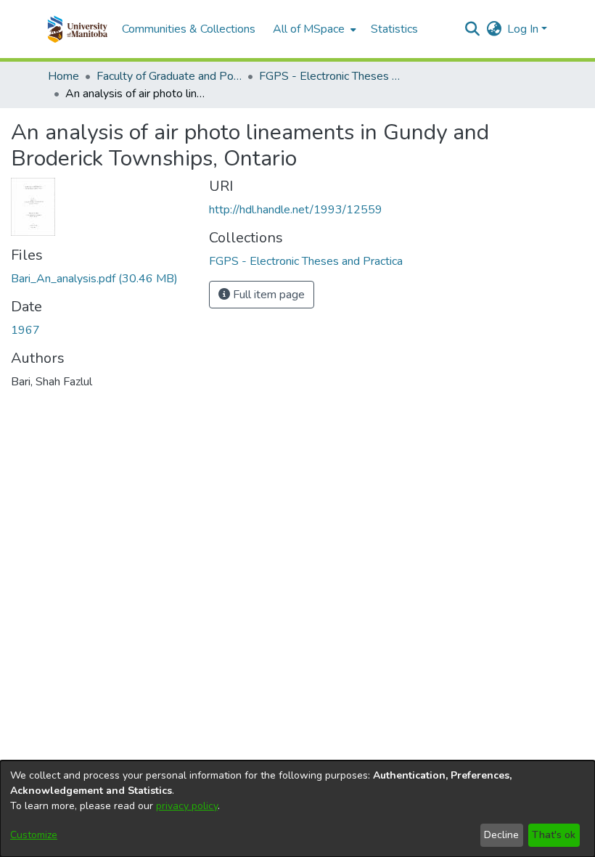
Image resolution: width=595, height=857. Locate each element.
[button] (77, 29)
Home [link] (63, 76)
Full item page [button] (267, 295)
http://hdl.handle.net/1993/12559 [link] (295, 210)
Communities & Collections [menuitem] (188, 29)
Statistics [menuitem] (394, 29)
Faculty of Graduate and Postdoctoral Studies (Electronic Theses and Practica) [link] (169, 76)
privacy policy (187, 806)
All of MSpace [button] (309, 29)
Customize (33, 835)
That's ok (553, 835)
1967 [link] (25, 330)
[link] (94, 279)
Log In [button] (524, 29)
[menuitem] (313, 29)
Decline (501, 835)
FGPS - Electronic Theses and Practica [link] (331, 76)
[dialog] (297, 808)
